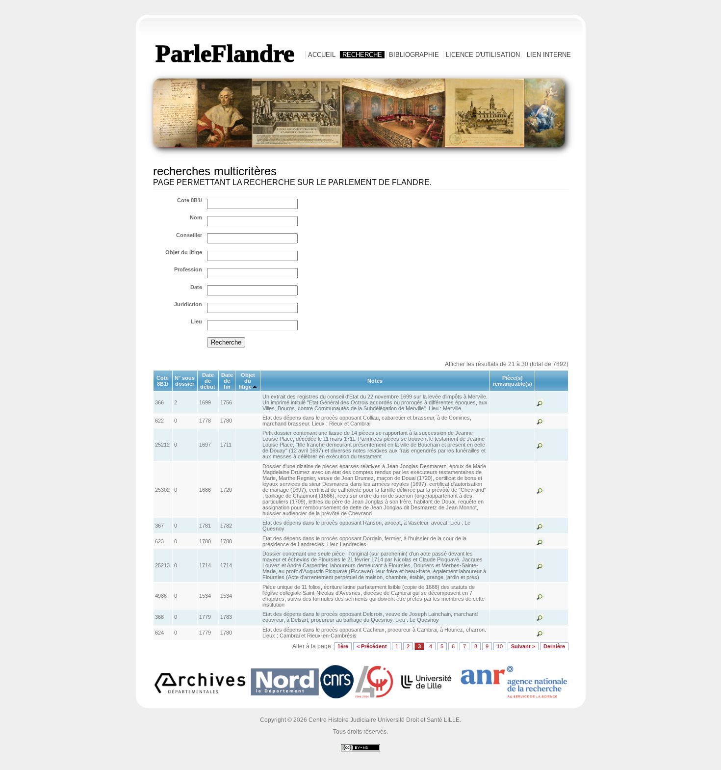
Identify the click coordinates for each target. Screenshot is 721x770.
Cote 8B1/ (189, 200)
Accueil (321, 54)
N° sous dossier (185, 381)
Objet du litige (183, 252)
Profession (188, 269)
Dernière (554, 646)
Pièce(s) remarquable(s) (512, 381)
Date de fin (227, 381)
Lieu (196, 321)
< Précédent (372, 646)
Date (196, 287)
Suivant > (523, 646)
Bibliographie (414, 54)
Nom (196, 217)
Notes (375, 381)
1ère (342, 646)
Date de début (207, 381)
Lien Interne (549, 54)
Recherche (362, 54)
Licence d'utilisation (483, 54)
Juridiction (188, 304)
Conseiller (189, 235)
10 (500, 646)
